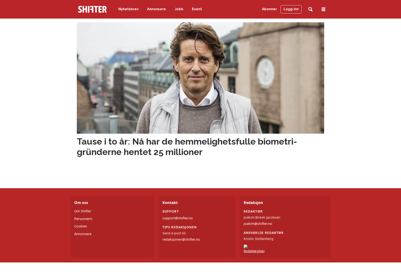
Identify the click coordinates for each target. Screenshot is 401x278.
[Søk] (310, 9)
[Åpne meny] (323, 9)
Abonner (269, 9)
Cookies (80, 226)
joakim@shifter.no (258, 223)
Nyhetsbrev (128, 9)
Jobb (179, 9)
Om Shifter (82, 211)
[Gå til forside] (92, 9)
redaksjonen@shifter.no (181, 239)
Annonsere (156, 9)
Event (197, 9)
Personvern (83, 219)
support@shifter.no (177, 218)
